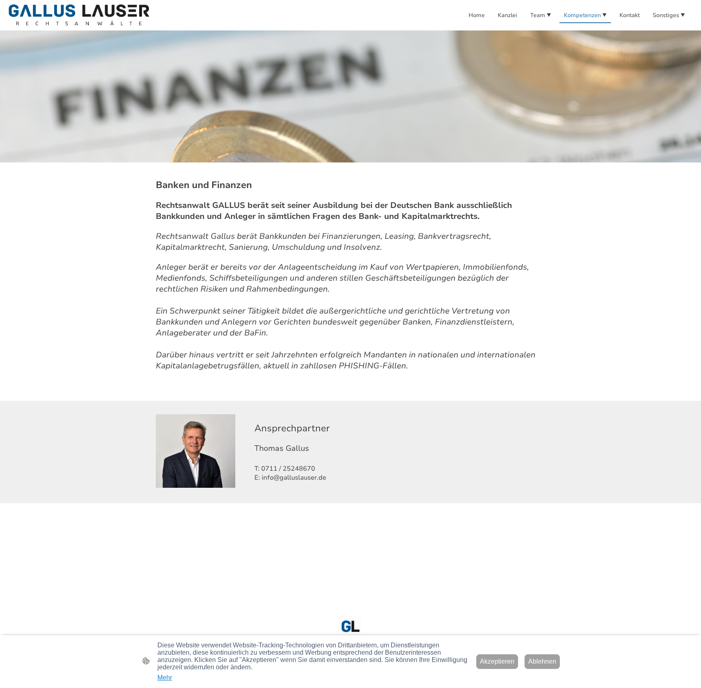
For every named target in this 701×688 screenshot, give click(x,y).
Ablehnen (542, 661)
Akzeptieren (497, 661)
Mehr (164, 677)
